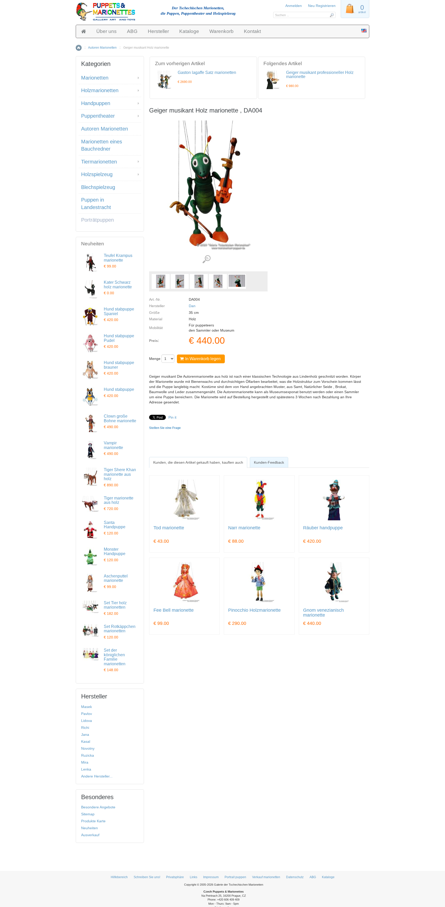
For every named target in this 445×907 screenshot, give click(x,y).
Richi (85, 727)
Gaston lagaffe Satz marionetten (207, 72)
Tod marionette (168, 527)
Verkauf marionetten (266, 877)
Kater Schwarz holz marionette (118, 284)
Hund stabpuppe (119, 389)
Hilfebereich (119, 877)
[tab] (198, 462)
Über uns (106, 31)
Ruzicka (87, 755)
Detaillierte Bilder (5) (206, 259)
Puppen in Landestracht (96, 203)
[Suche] (331, 15)
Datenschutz (295, 877)
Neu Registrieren (322, 6)
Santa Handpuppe (114, 524)
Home (79, 48)
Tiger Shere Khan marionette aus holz (120, 474)
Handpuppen (95, 103)
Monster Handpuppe (114, 551)
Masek (86, 707)
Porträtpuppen (97, 220)
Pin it (172, 417)
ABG (132, 31)
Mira (84, 762)
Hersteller (158, 31)
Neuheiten (89, 828)
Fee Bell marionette (173, 610)
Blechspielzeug (98, 187)
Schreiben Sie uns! (147, 877)
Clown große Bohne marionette (120, 418)
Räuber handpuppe (323, 527)
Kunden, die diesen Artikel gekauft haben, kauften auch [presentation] (198, 462)
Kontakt (252, 31)
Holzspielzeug (97, 174)
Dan (192, 306)
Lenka (86, 769)
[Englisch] (363, 31)
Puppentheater (98, 116)
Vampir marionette (113, 445)
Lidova (86, 721)
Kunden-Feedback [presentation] (269, 462)
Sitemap (88, 814)
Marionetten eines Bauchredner (101, 145)
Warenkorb (221, 31)
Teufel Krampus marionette (118, 257)
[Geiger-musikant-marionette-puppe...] (161, 281)
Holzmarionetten (99, 90)
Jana (85, 734)
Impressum (211, 877)
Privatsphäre (175, 877)
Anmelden (293, 6)
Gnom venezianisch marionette (323, 613)
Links (193, 877)
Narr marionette (244, 527)
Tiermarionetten (99, 162)
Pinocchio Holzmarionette (254, 610)
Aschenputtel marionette (116, 578)
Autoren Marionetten (102, 47)
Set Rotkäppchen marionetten (119, 628)
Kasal (85, 741)
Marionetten (94, 78)
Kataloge (189, 31)
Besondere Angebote (98, 807)
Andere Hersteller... (97, 776)
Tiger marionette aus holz (118, 500)
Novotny (88, 748)
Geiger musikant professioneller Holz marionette (320, 74)
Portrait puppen (235, 877)
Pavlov (86, 714)
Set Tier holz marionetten (115, 605)
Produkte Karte (93, 821)
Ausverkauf (90, 835)
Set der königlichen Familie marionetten (114, 657)
